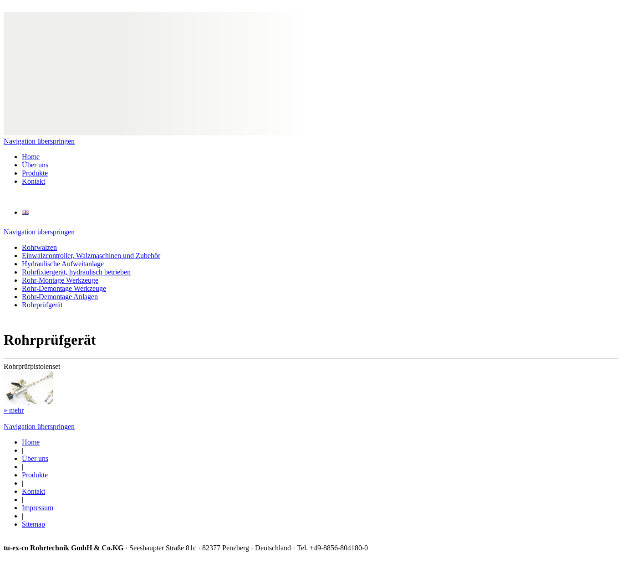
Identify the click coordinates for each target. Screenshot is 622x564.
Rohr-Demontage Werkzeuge (64, 288)
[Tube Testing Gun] (25, 212)
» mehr (14, 410)
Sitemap (33, 524)
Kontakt (33, 181)
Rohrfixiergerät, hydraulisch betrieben (76, 272)
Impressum (37, 508)
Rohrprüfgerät (42, 305)
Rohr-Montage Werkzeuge (60, 280)
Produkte (35, 173)
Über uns (35, 165)
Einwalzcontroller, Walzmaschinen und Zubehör (91, 255)
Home (31, 156)
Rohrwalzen (39, 247)
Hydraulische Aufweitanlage (63, 264)
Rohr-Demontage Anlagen (60, 296)
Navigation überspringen (39, 141)
